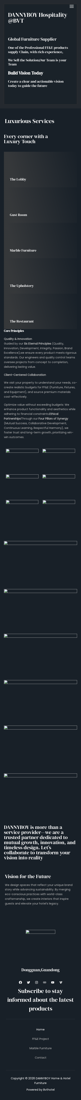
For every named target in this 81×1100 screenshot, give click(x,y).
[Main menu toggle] (71, 6)
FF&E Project (40, 1039)
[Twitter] (28, 982)
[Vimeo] (60, 982)
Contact (40, 1058)
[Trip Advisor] (44, 982)
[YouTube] (52, 982)
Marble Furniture (40, 1048)
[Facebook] (20, 982)
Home (40, 1029)
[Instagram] (36, 982)
